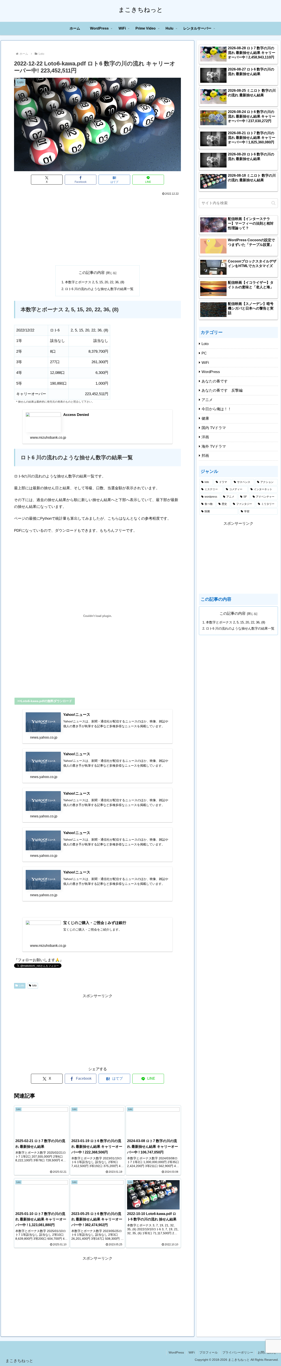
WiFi (192, 1352)
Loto (21, 985)
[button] (273, 203)
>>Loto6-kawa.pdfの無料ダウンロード (44, 701)
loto (34, 985)
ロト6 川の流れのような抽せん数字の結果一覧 (99, 289)
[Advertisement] (97, 229)
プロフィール (208, 1352)
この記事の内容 (92, 273)
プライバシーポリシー (237, 1352)
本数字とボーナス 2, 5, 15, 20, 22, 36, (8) (94, 282)
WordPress (176, 1352)
